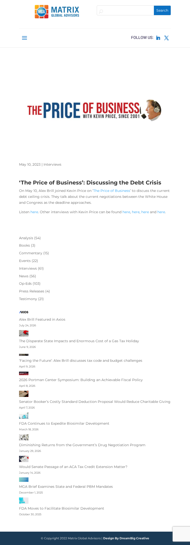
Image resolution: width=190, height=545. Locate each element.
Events (25, 261)
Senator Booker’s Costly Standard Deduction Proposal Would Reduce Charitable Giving (94, 401)
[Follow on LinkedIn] (158, 37)
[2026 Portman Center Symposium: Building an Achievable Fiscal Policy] (23, 374)
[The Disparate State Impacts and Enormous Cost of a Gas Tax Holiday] (23, 334)
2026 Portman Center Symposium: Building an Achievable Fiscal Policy (81, 380)
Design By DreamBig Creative (126, 538)
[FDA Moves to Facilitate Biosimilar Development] (23, 501)
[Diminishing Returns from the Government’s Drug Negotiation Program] (23, 438)
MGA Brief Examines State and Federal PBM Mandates (66, 486)
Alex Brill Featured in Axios (42, 319)
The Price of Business (111, 190)
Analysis (26, 238)
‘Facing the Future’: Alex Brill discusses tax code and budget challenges (80, 360)
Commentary (30, 253)
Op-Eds (25, 283)
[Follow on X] (166, 37)
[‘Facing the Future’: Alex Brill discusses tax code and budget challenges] (23, 355)
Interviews (52, 164)
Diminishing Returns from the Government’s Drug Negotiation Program (82, 445)
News (23, 276)
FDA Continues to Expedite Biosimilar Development (64, 423)
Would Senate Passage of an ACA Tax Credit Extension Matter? (73, 467)
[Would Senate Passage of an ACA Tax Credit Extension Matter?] (23, 460)
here (34, 212)
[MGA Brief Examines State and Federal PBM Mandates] (23, 480)
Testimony (28, 299)
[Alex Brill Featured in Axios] (23, 313)
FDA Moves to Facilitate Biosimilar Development (61, 508)
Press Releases (31, 291)
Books (24, 245)
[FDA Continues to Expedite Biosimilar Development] (23, 417)
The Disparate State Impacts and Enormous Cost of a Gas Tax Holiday (79, 341)
